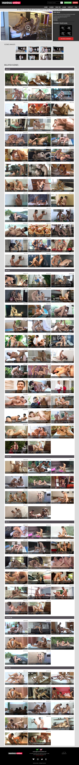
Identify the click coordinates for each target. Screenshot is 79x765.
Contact (70, 7)
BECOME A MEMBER (66, 38)
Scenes (51, 7)
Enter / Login (68, 2)
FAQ (76, 7)
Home (46, 7)
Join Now (75, 2)
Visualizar (20, 85)
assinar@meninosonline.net (39, 751)
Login (64, 7)
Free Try (58, 7)
